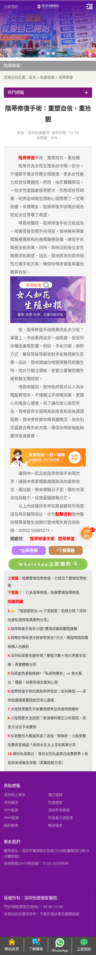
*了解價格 (66, 550)
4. (9, 655)
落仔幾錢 (55, 795)
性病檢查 (55, 802)
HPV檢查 (11, 810)
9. (9, 736)
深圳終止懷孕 (14, 795)
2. (9, 629)
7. (9, 709)
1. (9, 611)
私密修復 (47, 77)
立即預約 (11, 7)
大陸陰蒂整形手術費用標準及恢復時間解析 (45, 709)
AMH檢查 (11, 818)
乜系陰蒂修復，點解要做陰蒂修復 (52, 592)
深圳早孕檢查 (59, 810)
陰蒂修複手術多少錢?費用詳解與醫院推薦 (44, 629)
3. (9, 638)
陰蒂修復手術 (42, 539)
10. (10, 754)
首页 (32, 77)
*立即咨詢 (29, 550)
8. (9, 718)
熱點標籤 (12, 786)
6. (9, 691)
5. (9, 673)
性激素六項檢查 (60, 818)
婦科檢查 (11, 825)
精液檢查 (55, 825)
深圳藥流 (11, 802)
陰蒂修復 (66, 77)
